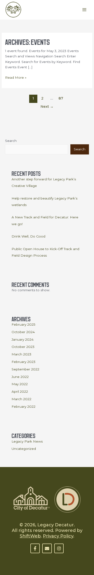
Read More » (16, 77)
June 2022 (20, 377)
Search (11, 141)
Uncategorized (24, 449)
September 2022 (25, 369)
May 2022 (20, 384)
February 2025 (23, 324)
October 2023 (23, 347)
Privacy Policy (58, 536)
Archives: (27, 41)
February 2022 (23, 406)
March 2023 (21, 354)
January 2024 (23, 339)
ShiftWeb (30, 536)
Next (47, 106)
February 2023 (23, 362)
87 (61, 98)
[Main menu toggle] (84, 10)
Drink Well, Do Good (28, 236)
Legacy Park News (27, 441)
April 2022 (20, 391)
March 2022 (21, 399)
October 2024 (23, 332)
